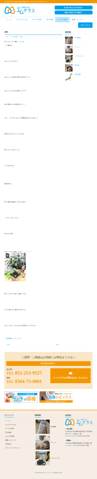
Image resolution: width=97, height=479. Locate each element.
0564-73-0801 (73, 12)
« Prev (8, 344)
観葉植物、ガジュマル (13, 338)
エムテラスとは (22, 19)
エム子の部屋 (62, 19)
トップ (9, 19)
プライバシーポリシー (12, 448)
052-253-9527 (73, 7)
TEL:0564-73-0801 (71, 445)
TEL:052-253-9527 (71, 436)
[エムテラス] (19, 10)
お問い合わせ (85, 25)
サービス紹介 (37, 19)
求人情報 (50, 19)
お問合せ (8, 444)
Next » (58, 344)
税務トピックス (77, 19)
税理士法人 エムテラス (46, 472)
